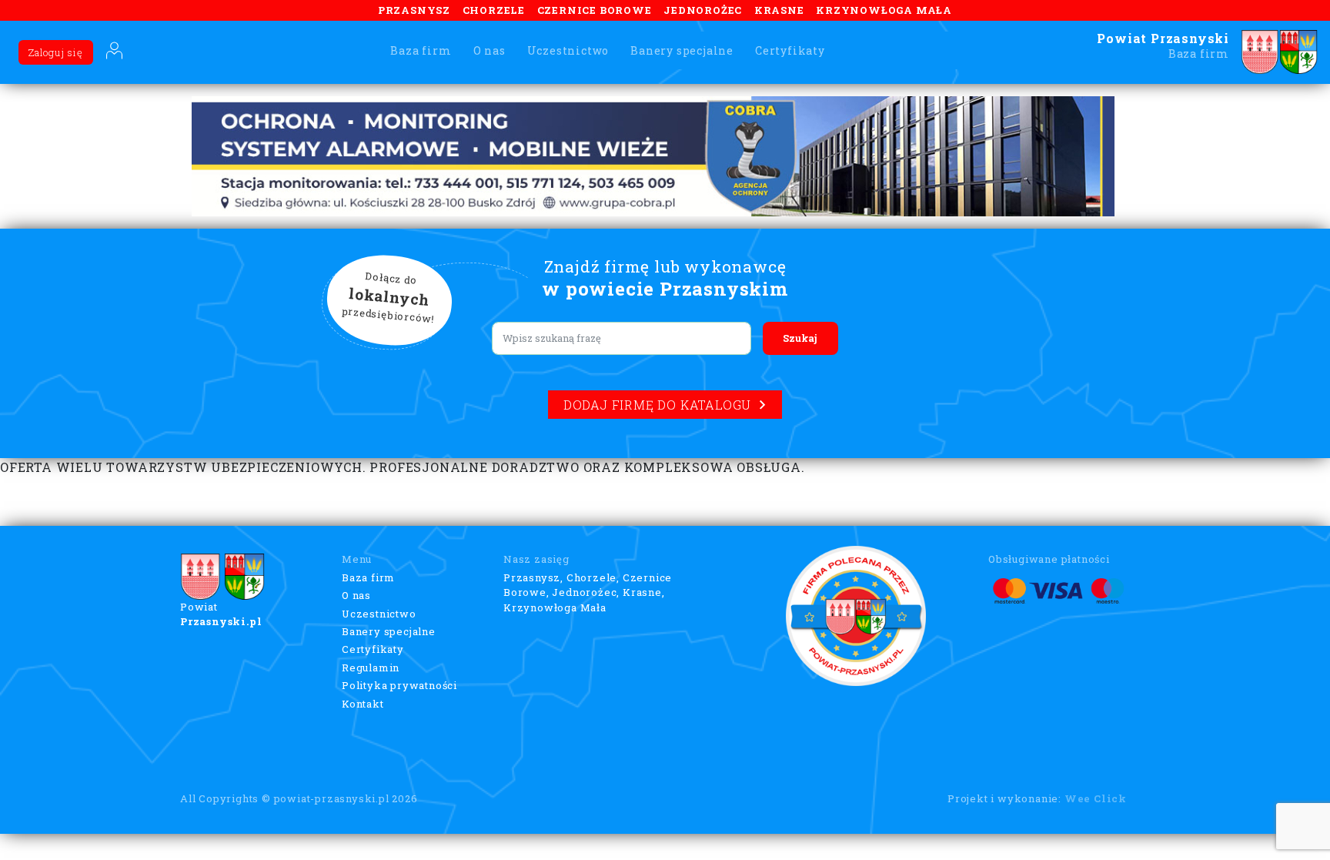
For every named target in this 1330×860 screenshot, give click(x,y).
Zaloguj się (55, 52)
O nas (489, 50)
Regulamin (370, 667)
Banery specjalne (682, 50)
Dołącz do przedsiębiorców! (389, 298)
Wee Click (1095, 798)
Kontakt (363, 704)
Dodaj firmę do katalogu (657, 405)
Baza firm (420, 50)
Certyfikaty (790, 50)
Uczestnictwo (568, 50)
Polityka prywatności (399, 685)
